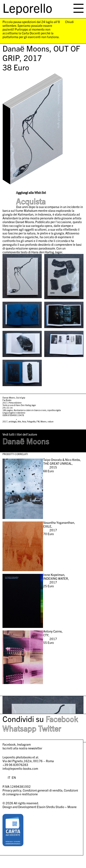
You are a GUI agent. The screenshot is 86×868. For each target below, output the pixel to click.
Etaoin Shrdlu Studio (50, 807)
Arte (19, 421)
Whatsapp (19, 728)
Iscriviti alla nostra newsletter (22, 748)
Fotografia (31, 421)
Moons (43, 421)
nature (50, 421)
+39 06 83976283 (15, 765)
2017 (5, 421)
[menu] (78, 8)
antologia (12, 421)
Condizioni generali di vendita (42, 790)
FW (38, 421)
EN (14, 777)
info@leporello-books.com (20, 768)
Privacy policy (12, 790)
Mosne (72, 807)
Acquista (31, 201)
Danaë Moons (26, 441)
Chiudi (69, 22)
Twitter (49, 728)
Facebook (62, 719)
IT (9, 777)
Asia (24, 421)
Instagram (24, 744)
